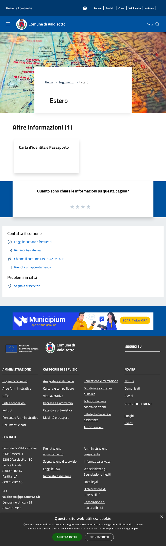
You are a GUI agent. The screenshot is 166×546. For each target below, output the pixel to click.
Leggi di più (131, 528)
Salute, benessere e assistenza (97, 417)
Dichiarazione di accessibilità (95, 492)
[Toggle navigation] (8, 23)
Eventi (129, 423)
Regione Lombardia (19, 8)
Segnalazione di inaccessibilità (94, 504)
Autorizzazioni (93, 427)
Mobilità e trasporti (56, 417)
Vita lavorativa (53, 395)
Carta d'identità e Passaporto (44, 147)
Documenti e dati (14, 424)
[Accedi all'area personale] (84, 8)
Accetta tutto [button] (67, 537)
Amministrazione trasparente (95, 451)
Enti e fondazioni (14, 402)
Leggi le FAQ (51, 468)
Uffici (6, 395)
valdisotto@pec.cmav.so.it (21, 496)
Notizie (129, 381)
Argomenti (66, 82)
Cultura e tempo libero (58, 388)
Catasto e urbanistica (57, 410)
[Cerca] (157, 24)
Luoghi (129, 415)
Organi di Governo (14, 381)
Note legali (91, 481)
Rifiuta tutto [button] (99, 537)
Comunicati (132, 388)
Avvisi (129, 395)
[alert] (83, 529)
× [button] (161, 516)
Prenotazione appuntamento (53, 451)
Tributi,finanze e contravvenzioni (95, 404)
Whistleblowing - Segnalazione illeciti (97, 471)
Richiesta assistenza (57, 476)
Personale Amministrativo (20, 417)
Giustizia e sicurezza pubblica (98, 391)
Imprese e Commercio (58, 402)
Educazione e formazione (101, 380)
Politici (7, 410)
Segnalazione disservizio (60, 461)
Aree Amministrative (16, 388)
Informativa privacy (97, 461)
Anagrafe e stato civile (58, 381)
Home (49, 82)
